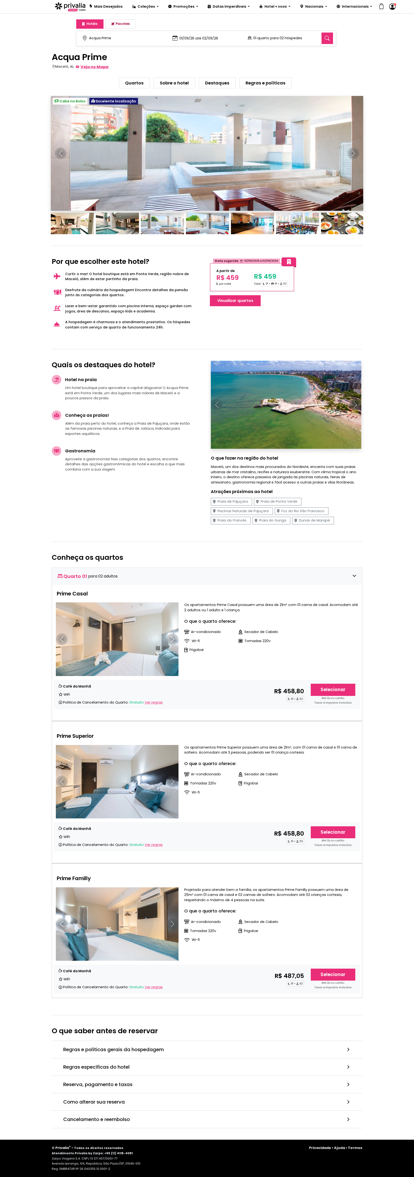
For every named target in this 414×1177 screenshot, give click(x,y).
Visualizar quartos (235, 300)
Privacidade (320, 1147)
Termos (355, 1147)
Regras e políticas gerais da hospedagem (113, 1049)
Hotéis (92, 24)
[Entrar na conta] (392, 6)
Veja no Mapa (94, 67)
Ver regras (154, 702)
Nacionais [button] (314, 6)
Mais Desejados (108, 6)
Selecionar (333, 689)
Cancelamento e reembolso (96, 1119)
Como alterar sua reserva (94, 1102)
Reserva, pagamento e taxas (97, 1084)
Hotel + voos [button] (276, 6)
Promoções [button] (184, 6)
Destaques (217, 83)
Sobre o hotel (174, 83)
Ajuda (339, 1147)
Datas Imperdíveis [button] (230, 6)
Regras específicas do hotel (96, 1067)
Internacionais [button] (355, 6)
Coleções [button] (147, 6)
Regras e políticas (265, 83)
